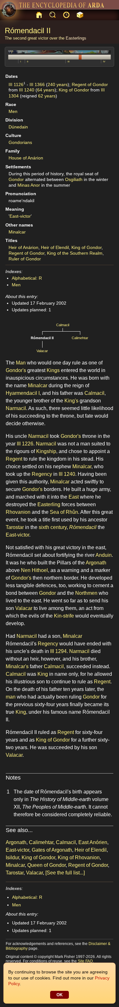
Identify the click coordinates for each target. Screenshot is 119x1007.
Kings (53, 370)
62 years (47, 95)
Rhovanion (18, 512)
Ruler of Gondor (25, 258)
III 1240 (26, 89)
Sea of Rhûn (64, 512)
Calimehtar (80, 338)
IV (104, 61)
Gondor (16, 179)
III (68, 61)
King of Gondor (74, 89)
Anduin (104, 555)
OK (59, 994)
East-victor (20, 216)
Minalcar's (17, 666)
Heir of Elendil (55, 247)
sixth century (53, 527)
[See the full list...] (65, 872)
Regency (42, 474)
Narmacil (16, 408)
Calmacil (62, 325)
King (42, 674)
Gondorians (20, 142)
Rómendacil (82, 527)
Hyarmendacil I (23, 393)
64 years (46, 89)
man (11, 696)
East (74, 497)
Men (13, 111)
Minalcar (17, 231)
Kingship (46, 451)
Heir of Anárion (23, 247)
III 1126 (16, 84)
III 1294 (58, 651)
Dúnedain (18, 126)
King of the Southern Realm (74, 253)
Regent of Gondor (90, 84)
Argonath (96, 562)
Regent (14, 459)
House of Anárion (26, 157)
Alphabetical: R (27, 278)
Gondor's (16, 370)
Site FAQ (85, 961)
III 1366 (37, 84)
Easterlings (76, 38)
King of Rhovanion (79, 857)
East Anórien (92, 842)
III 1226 (25, 443)
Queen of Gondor (46, 865)
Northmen (86, 593)
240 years (58, 84)
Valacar (42, 351)
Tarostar (15, 527)
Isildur (12, 857)
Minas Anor (28, 185)
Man (21, 362)
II (27, 61)
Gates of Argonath (52, 850)
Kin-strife (64, 615)
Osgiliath (74, 179)
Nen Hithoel (34, 570)
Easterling (48, 504)
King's (71, 400)
